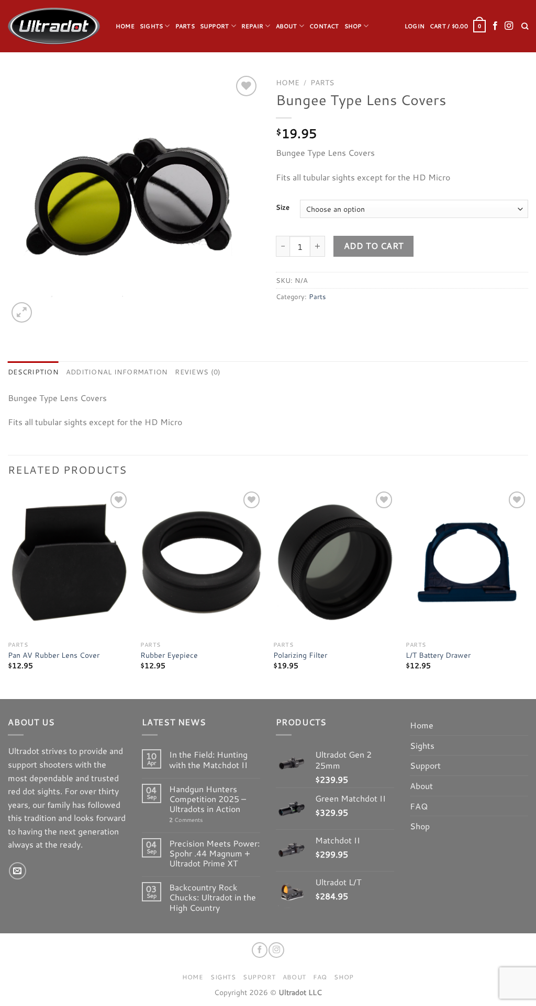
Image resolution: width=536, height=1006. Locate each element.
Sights (151, 26)
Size (282, 207)
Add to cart (374, 245)
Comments (186, 820)
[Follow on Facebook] (495, 26)
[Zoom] (22, 312)
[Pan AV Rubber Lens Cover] (69, 562)
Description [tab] (33, 371)
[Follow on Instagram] (509, 26)
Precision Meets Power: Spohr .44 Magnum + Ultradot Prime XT (214, 853)
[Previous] (8, 593)
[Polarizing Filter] (334, 562)
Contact (324, 26)
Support (214, 26)
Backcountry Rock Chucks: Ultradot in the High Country (212, 897)
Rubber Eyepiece (169, 655)
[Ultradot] (54, 26)
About (286, 26)
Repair (252, 26)
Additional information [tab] (117, 371)
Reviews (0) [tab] (197, 371)
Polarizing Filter (300, 655)
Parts (185, 26)
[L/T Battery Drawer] (467, 562)
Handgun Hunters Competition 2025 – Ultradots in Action (207, 799)
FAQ (419, 806)
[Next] (527, 593)
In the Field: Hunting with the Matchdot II (208, 759)
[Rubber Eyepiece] (201, 562)
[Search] (524, 26)
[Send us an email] (17, 870)
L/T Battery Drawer (438, 655)
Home (125, 26)
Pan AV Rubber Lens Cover (53, 655)
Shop (353, 26)
